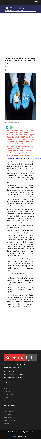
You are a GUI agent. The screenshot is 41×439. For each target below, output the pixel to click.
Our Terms (7, 414)
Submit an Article (9, 420)
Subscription (8, 417)
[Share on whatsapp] (11, 127)
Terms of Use (8, 400)
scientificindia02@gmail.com (11, 367)
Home (6, 388)
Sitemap (6, 423)
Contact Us (7, 397)
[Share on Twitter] (7, 127)
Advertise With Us (10, 394)
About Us (7, 391)
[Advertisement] (20, 34)
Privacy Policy (8, 411)
